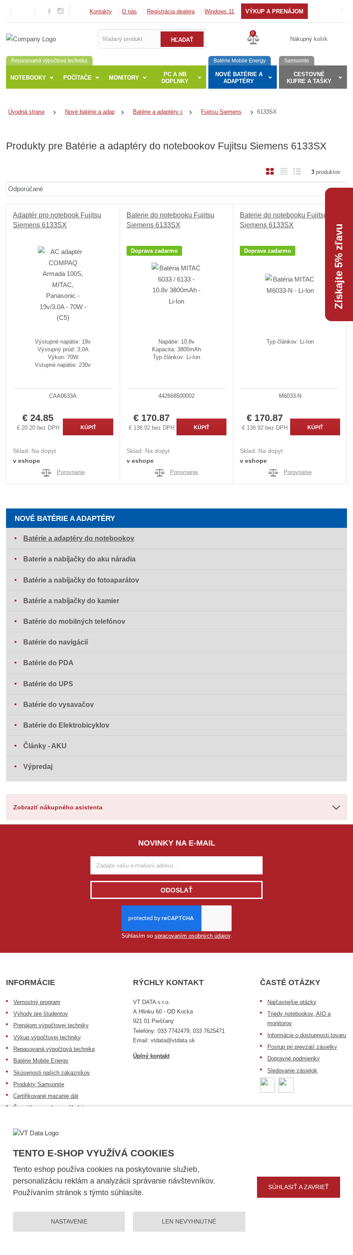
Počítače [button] (77, 77)
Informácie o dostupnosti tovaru (306, 1035)
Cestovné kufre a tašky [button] (309, 77)
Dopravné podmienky (293, 1058)
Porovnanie (71, 472)
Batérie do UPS (48, 684)
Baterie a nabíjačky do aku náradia (79, 559)
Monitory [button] (124, 77)
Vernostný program (36, 1002)
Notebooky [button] (28, 77)
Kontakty (101, 11)
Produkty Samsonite (38, 1084)
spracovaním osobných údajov (192, 936)
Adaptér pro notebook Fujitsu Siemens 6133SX (57, 219)
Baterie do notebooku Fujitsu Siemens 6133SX (170, 219)
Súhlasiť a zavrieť (298, 1187)
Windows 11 (219, 11)
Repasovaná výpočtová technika (54, 1049)
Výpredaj (38, 766)
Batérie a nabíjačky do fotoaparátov (81, 580)
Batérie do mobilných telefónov (74, 621)
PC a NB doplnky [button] (175, 77)
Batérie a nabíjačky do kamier (71, 600)
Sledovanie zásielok (292, 1070)
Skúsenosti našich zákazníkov (51, 1072)
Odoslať (176, 890)
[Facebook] (49, 11)
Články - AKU (45, 746)
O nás (129, 11)
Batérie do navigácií (55, 642)
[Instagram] (60, 11)
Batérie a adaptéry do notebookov (78, 538)
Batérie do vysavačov (58, 704)
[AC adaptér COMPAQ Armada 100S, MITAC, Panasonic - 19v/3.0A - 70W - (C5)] (63, 284)
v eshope (26, 460)
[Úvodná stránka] (31, 38)
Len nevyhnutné (189, 1221)
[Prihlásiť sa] (330, 11)
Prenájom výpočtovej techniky (51, 1025)
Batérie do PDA (48, 662)
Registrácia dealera (171, 11)
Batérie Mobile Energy (40, 1060)
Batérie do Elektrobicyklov (66, 725)
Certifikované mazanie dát (45, 1096)
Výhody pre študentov (40, 1013)
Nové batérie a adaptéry (65, 518)
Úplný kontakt (151, 1056)
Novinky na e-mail (176, 843)
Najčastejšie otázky (291, 1002)
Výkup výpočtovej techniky (47, 1037)
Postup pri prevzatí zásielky (302, 1047)
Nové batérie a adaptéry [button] (239, 77)
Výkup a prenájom (274, 11)
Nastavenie (69, 1221)
